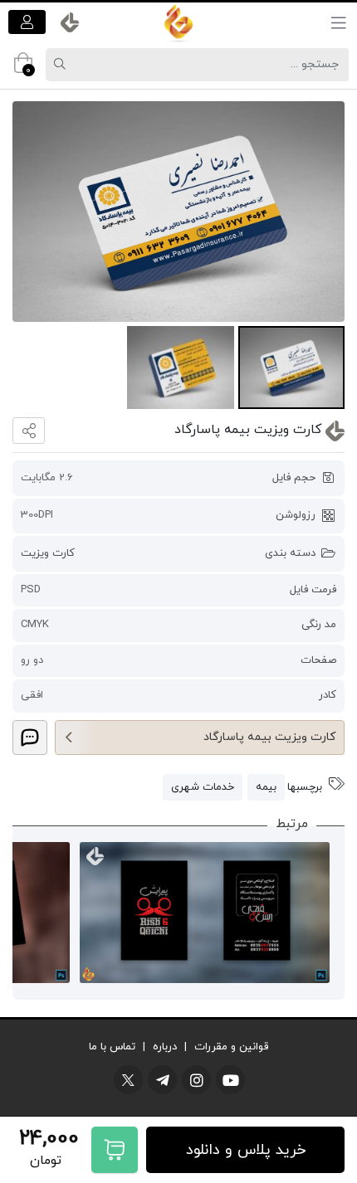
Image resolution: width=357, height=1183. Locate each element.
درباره (165, 1046)
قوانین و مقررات (231, 1046)
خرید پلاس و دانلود (246, 1150)
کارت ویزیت (48, 553)
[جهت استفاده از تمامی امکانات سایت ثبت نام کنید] (27, 22)
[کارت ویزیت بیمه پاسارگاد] (178, 212)
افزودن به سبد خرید (114, 1150)
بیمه (266, 787)
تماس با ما (112, 1046)
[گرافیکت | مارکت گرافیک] (178, 22)
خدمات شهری (202, 787)
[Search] (62, 64)
